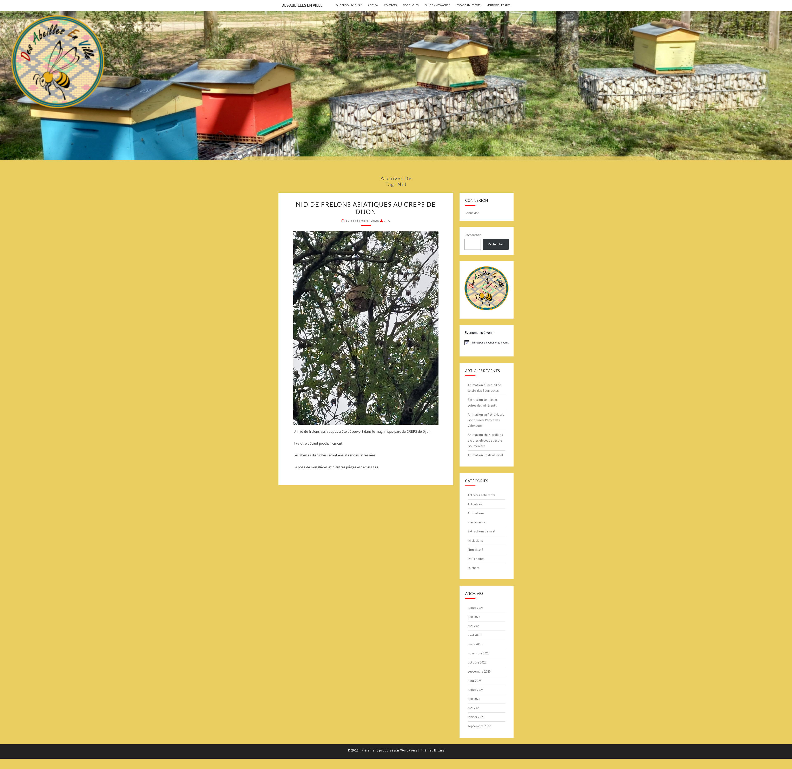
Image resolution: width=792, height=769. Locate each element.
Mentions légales (498, 5)
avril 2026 (474, 635)
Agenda (373, 5)
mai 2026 (474, 626)
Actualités (475, 504)
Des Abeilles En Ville (302, 5)
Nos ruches (411, 5)
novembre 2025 (478, 653)
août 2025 (475, 681)
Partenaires (476, 559)
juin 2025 (474, 699)
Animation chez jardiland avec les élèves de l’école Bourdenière (485, 440)
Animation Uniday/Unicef (485, 455)
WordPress (408, 750)
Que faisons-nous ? (349, 5)
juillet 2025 (475, 690)
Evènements (477, 522)
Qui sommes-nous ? (437, 5)
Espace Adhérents (469, 5)
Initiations (475, 540)
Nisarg (439, 750)
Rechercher (472, 235)
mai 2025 (474, 708)
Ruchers (473, 568)
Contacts (390, 5)
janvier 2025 (476, 717)
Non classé (475, 549)
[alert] (486, 342)
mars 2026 (475, 644)
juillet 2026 (475, 608)
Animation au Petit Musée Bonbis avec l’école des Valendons (486, 420)
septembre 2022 (479, 726)
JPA (387, 220)
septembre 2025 (479, 671)
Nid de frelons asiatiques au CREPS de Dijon (366, 207)
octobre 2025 (477, 662)
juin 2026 (474, 617)
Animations (476, 513)
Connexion (472, 213)
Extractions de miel (481, 531)
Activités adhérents (481, 495)
